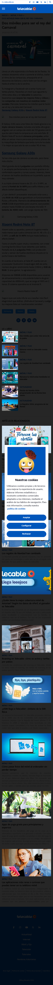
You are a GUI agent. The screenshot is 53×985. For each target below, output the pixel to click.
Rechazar (26, 534)
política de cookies (16, 509)
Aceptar (26, 518)
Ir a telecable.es (8, 2)
